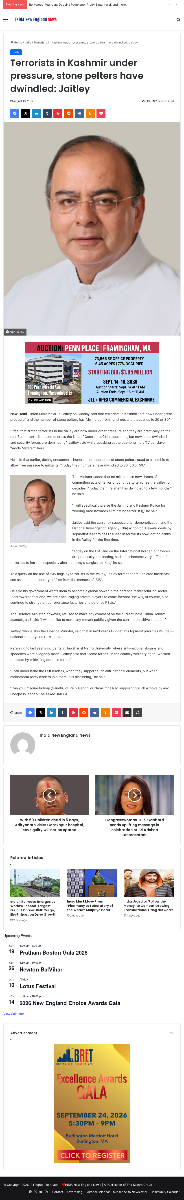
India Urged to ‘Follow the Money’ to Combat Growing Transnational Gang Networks (148, 905)
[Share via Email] (127, 712)
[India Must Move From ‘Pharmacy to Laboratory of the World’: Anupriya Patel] (92, 883)
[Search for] (178, 21)
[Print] (137, 712)
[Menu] (5, 21)
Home (17, 42)
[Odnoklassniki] (90, 113)
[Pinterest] (57, 113)
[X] (25, 113)
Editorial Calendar (97, 1192)
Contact (57, 1192)
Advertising (74, 1192)
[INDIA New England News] (36, 19)
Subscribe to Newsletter (130, 1192)
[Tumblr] (47, 113)
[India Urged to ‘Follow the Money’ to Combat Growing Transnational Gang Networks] (149, 883)
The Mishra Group (139, 1184)
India (28, 42)
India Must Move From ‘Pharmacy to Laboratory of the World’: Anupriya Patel (90, 905)
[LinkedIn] (36, 113)
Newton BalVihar (41, 969)
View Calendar (13, 1013)
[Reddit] (68, 113)
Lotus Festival (38, 986)
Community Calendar (165, 1192)
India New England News (65, 735)
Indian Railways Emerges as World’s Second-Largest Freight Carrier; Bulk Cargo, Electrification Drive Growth (33, 908)
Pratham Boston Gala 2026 (54, 952)
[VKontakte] (79, 113)
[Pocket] (100, 113)
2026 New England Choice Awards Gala (70, 1003)
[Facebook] (14, 113)
